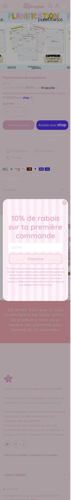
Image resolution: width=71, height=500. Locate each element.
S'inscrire (35, 259)
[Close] (64, 203)
